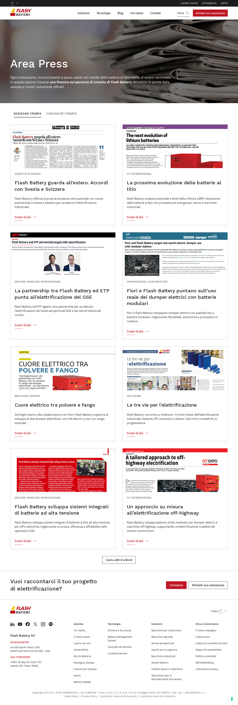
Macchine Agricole (162, 636)
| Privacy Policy (88, 696)
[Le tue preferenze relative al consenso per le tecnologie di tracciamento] (232, 699)
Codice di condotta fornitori (212, 643)
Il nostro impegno (206, 630)
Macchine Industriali (163, 656)
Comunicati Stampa (61, 113)
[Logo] (21, 13)
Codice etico (203, 636)
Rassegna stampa (27, 113)
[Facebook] (28, 624)
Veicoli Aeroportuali (162, 643)
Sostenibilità (209, 3)
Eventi (224, 3)
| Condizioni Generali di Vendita (156, 696)
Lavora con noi (189, 3)
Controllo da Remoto (120, 647)
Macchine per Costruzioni (166, 630)
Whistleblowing (205, 662)
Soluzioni (84, 13)
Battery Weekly (82, 682)
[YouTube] (20, 624)
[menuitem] (12, 624)
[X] (35, 624)
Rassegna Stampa (84, 662)
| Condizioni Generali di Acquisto (117, 696)
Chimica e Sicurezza (119, 630)
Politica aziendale (206, 656)
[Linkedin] (12, 624)
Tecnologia (103, 13)
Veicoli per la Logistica (164, 649)
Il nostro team (82, 636)
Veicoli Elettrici (159, 662)
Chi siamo (136, 13)
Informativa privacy (207, 669)
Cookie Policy (71, 696)
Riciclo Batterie (82, 656)
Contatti (155, 13)
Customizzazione (117, 653)
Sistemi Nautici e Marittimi (167, 669)
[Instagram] (43, 624)
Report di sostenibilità (208, 649)
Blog (120, 13)
